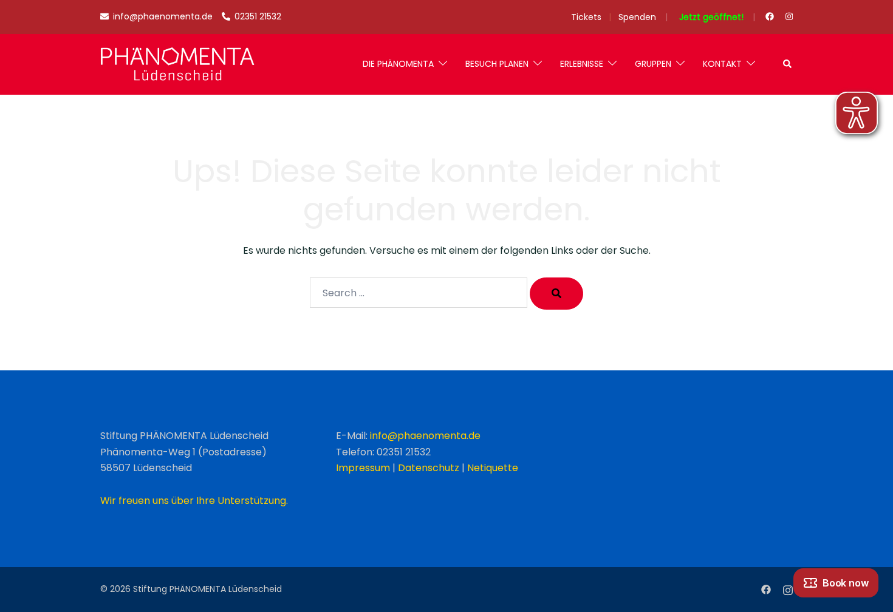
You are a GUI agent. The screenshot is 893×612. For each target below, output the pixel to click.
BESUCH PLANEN (497, 64)
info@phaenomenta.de (425, 436)
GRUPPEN (653, 64)
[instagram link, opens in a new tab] (788, 16)
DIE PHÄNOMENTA (398, 64)
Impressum (363, 468)
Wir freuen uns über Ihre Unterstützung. (194, 501)
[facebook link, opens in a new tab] (769, 16)
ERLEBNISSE (581, 64)
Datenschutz (428, 468)
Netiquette (492, 468)
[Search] (556, 293)
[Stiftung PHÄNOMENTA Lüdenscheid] (177, 64)
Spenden (637, 17)
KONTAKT (722, 64)
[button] (788, 64)
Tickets (586, 17)
